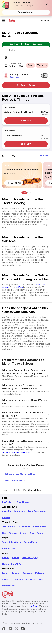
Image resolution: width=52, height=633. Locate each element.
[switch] (44, 75)
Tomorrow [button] (42, 65)
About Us (6, 511)
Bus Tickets (7, 502)
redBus (19, 287)
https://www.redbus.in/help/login (16, 452)
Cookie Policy (8, 548)
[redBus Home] (12, 21)
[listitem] (7, 165)
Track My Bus (8, 527)
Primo (40, 533)
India (4, 573)
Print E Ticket (39, 527)
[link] (22, 175)
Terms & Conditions (11, 542)
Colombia (30, 579)
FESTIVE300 (15, 183)
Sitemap (13, 533)
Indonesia (14, 573)
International (8, 586)
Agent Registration (37, 511)
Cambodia (18, 579)
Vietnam (6, 579)
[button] (46, 4)
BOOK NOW (26, 120)
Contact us (19, 511)
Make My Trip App (30, 557)
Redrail (15, 557)
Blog (32, 533)
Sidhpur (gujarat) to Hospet (18, 112)
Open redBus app (26, 12)
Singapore (27, 573)
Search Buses (28, 85)
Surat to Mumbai (13, 135)
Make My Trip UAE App (12, 564)
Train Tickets (23, 502)
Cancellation (24, 527)
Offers (23, 533)
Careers (6, 517)
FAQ (4, 533)
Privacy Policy (30, 542)
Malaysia (39, 573)
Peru (41, 579)
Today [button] (30, 65)
